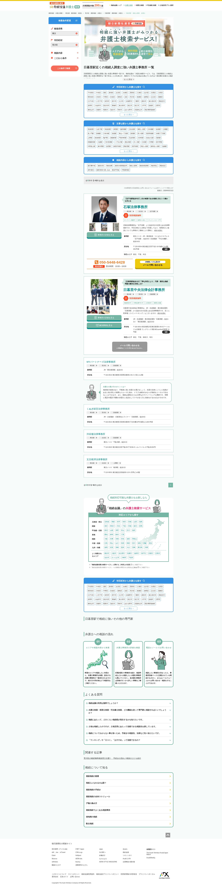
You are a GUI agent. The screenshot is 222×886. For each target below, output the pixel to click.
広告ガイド (64, 877)
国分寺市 (106, 105)
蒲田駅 (158, 138)
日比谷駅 (132, 129)
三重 (122, 534)
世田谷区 (91, 97)
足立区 (153, 97)
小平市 (144, 105)
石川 (128, 530)
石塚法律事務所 (135, 207)
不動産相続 (125, 170)
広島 (106, 543)
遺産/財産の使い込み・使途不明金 (107, 170)
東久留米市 (152, 101)
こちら (135, 567)
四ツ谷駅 (141, 133)
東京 (106, 526)
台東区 (125, 92)
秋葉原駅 (108, 129)
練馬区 (146, 97)
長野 (117, 530)
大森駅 (100, 142)
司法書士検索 (151, 5)
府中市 (114, 101)
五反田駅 (132, 138)
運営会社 (55, 877)
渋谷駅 (144, 142)
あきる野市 (128, 110)
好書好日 (102, 855)
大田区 (160, 92)
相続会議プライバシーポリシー (107, 874)
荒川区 (132, 97)
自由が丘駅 (150, 138)
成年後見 (91, 170)
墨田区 (132, 92)
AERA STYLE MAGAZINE (108, 862)
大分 (128, 547)
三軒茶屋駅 (108, 142)
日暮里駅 (152, 294)
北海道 (107, 522)
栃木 (135, 526)
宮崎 (133, 547)
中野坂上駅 (91, 146)
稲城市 (151, 105)
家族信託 (163, 166)
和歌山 (134, 539)
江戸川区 (91, 101)
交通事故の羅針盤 (129, 862)
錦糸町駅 (98, 138)
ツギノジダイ (127, 855)
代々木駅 (137, 142)
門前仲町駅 (122, 138)
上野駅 (90, 138)
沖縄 (146, 547)
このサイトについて (59, 874)
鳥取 (122, 543)
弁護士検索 (129, 5)
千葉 (124, 526)
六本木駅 (106, 133)
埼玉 (118, 526)
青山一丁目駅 (123, 133)
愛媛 (144, 543)
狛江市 (137, 105)
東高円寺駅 (117, 146)
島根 (128, 543)
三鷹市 (137, 101)
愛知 (106, 534)
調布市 (144, 101)
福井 (133, 530)
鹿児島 (140, 547)
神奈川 (112, 526)
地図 (166, 249)
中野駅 (151, 142)
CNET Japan (80, 849)
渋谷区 (98, 97)
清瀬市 (98, 110)
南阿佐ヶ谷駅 (155, 146)
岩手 (118, 522)
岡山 (111, 543)
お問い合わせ (75, 877)
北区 (126, 97)
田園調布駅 (91, 142)
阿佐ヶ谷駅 (144, 146)
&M (53, 852)
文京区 (118, 92)
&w (57, 852)
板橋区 (139, 97)
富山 (122, 530)
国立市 (130, 105)
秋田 (124, 522)
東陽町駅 (113, 138)
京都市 (150, 553)
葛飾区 (160, 97)
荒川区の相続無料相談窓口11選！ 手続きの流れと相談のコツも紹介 (112, 758)
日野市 (158, 105)
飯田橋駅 (123, 129)
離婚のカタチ (56, 865)
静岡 (111, 534)
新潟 (106, 530)
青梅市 (114, 105)
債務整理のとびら (82, 865)
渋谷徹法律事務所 (96, 434)
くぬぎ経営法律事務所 (98, 409)
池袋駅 (164, 146)
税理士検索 (140, 5)
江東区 (139, 92)
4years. (125, 849)
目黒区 (153, 92)
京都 (117, 539)
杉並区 (112, 97)
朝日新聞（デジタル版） (60, 849)
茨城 (129, 526)
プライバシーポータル (147, 874)
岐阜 (117, 534)
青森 (113, 522)
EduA (54, 855)
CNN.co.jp (79, 852)
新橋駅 (98, 133)
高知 (150, 543)
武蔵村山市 (138, 110)
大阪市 (114, 553)
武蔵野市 (129, 101)
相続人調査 (133, 166)
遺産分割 (101, 166)
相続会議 (126, 852)
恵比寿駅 (128, 142)
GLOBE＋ (102, 852)
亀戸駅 (105, 138)
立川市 (121, 101)
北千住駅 (152, 211)
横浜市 (107, 553)
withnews (55, 862)
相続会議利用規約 (87, 874)
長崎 (117, 547)
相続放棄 (109, 166)
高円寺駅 (135, 146)
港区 (104, 92)
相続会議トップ (116, 5)
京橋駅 (165, 129)
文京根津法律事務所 (97, 459)
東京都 (129, 211)
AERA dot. (79, 859)
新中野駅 (159, 142)
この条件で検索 (63, 68)
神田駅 (115, 129)
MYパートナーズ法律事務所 (101, 362)
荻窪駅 (108, 146)
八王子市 (99, 101)
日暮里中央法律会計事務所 (144, 290)
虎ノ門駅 (91, 133)
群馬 (140, 526)
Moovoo (54, 859)
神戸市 (143, 553)
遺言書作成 (91, 166)
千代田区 (91, 92)
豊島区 (119, 97)
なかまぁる (103, 859)
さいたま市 (115, 557)
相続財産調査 (144, 166)
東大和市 (122, 105)
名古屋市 (122, 553)
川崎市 (124, 557)
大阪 (106, 539)
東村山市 (91, 110)
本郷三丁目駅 (160, 133)
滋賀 (128, 539)
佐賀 (111, 547)
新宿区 (111, 92)
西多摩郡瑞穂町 (150, 110)
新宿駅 (133, 133)
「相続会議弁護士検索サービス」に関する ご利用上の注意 (110, 564)
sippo (101, 849)
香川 (133, 543)
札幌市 (129, 553)
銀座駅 (158, 129)
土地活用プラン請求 (166, 5)
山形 (135, 522)
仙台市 (107, 557)
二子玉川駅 (118, 142)
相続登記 (154, 166)
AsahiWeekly (150, 858)
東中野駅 (101, 146)
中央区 (98, 92)
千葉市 (131, 557)
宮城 (129, 522)
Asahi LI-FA (127, 859)
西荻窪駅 (126, 146)
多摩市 (90, 105)
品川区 (146, 92)
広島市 (157, 553)
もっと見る (128, 114)
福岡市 (136, 553)
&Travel (62, 852)
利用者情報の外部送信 (129, 874)
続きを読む (158, 230)
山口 (117, 543)
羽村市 (119, 110)
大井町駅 (141, 138)
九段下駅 (99, 129)
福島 (140, 522)
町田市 (107, 101)
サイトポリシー (74, 874)
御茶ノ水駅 (141, 129)
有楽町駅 (91, 129)
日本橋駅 (151, 129)
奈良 (122, 539)
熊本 (122, 547)
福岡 (106, 547)
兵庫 (111, 539)
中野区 (105, 97)
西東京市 (162, 101)
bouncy (78, 862)
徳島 (139, 543)
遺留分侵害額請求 (121, 166)
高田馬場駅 (150, 133)
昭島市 (105, 110)
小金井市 (98, 105)
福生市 (112, 110)
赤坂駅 (114, 133)
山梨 (111, 530)
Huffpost (78, 855)
